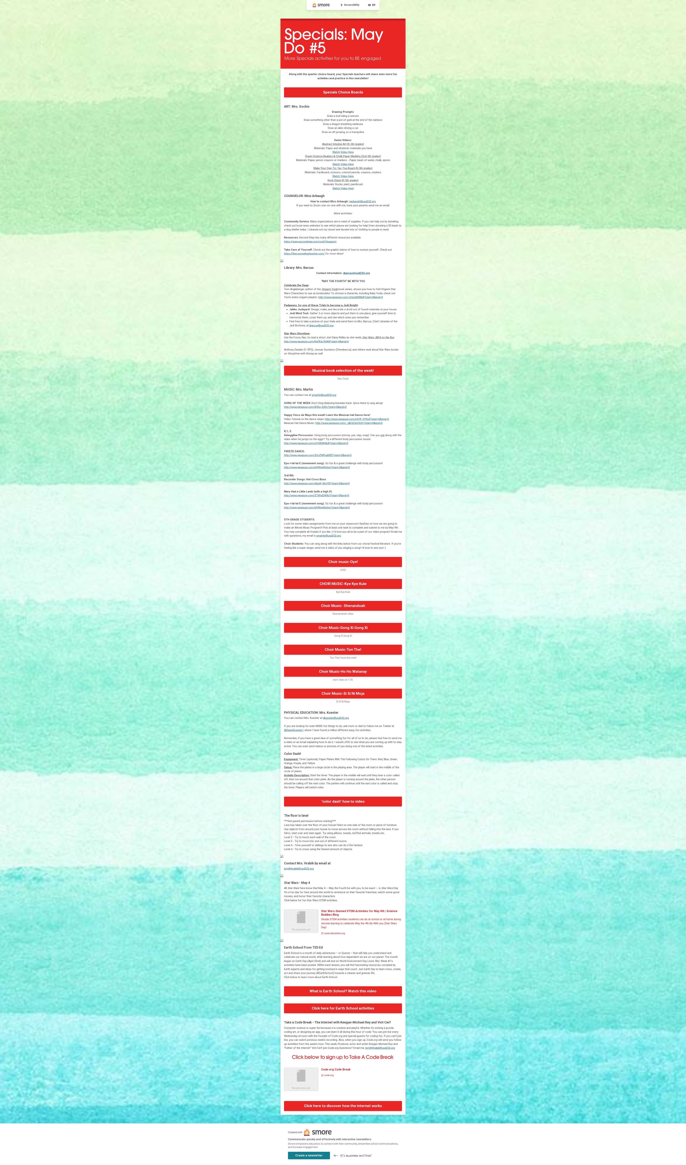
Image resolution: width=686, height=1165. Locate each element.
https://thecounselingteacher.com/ (304, 253)
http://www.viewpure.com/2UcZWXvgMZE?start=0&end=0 (318, 455)
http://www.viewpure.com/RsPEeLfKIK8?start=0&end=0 (316, 341)
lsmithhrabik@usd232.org (299, 868)
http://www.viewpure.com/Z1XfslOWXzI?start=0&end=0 (316, 495)
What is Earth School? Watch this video (343, 991)
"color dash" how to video (343, 801)
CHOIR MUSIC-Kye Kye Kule (343, 584)
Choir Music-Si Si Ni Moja (343, 693)
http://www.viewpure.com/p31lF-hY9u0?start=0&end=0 (357, 419)
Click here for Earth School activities (343, 1008)
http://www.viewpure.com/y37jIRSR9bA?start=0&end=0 (316, 443)
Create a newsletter (309, 1155)
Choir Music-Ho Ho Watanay (343, 671)
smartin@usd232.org (324, 395)
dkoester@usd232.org (336, 718)
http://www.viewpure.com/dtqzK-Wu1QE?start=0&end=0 (317, 483)
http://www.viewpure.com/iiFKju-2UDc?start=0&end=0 (315, 407)
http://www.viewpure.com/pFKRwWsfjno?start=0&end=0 (317, 467)
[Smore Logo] (321, 5)
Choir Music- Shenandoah (343, 606)
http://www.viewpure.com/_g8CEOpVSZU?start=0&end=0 (348, 423)
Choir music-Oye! (343, 562)
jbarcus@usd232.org (356, 273)
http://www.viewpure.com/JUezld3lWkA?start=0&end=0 (350, 297)
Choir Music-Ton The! (343, 649)
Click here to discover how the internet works (343, 1106)
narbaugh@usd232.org (362, 201)
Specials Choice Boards (343, 92)
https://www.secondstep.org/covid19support (310, 241)
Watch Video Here (343, 152)
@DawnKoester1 (294, 730)
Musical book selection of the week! (343, 370)
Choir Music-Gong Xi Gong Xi (343, 628)
